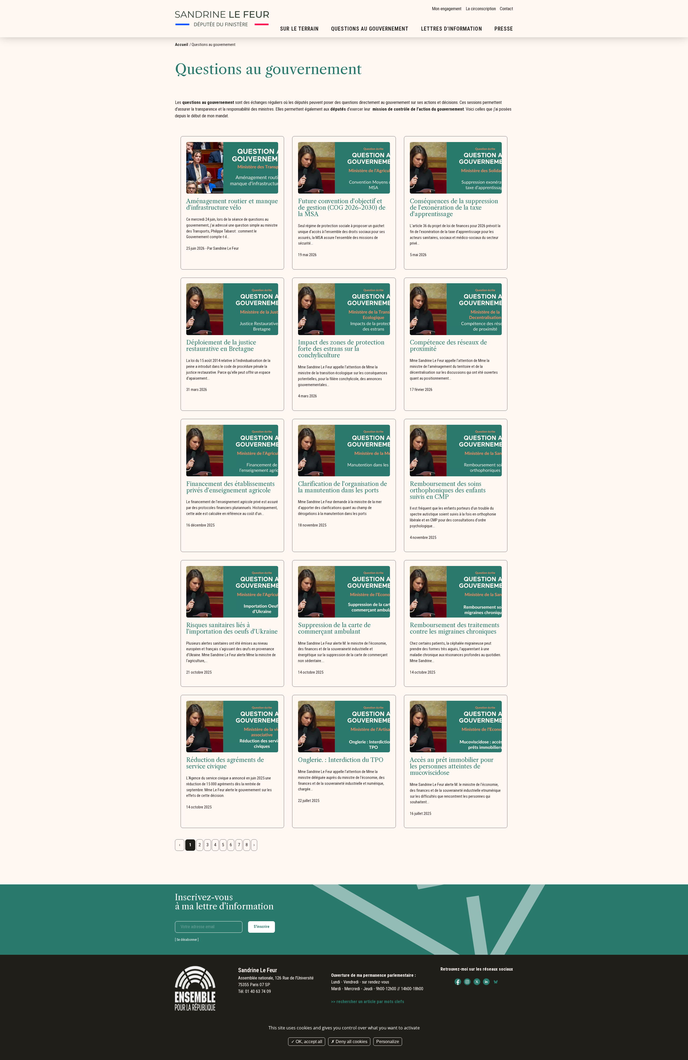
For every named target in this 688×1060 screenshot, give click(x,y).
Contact (506, 8)
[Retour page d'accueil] (222, 18)
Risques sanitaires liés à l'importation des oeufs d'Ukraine (232, 628)
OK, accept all (308, 1041)
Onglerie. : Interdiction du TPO (341, 760)
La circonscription (481, 8)
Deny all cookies (351, 1041)
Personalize (387, 1041)
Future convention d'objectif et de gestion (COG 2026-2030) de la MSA (341, 207)
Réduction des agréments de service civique (225, 763)
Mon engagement (446, 8)
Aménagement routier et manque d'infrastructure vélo (232, 204)
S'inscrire (261, 926)
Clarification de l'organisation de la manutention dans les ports (342, 487)
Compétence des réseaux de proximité (448, 345)
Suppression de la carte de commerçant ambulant (334, 628)
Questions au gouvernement (369, 29)
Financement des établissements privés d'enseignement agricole (230, 487)
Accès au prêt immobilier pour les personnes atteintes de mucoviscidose (451, 766)
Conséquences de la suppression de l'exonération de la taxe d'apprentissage (454, 207)
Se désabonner (187, 940)
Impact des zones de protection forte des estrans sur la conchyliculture (341, 349)
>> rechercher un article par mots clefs (367, 1001)
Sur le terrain (299, 29)
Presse (503, 29)
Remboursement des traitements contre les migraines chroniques (454, 628)
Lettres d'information (451, 29)
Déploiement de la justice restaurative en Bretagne (221, 345)
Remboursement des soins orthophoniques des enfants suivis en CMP (448, 490)
